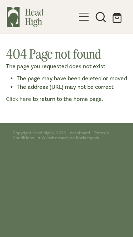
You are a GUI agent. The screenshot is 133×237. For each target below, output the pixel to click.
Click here (18, 99)
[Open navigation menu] (83, 16)
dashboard (80, 132)
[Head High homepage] (41, 17)
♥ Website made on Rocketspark (68, 137)
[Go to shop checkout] (117, 16)
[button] (100, 16)
